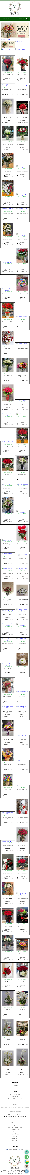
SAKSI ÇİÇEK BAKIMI (15, 1129)
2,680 (22, 270)
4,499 (7, 520)
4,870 (7, 1044)
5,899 (22, 701)
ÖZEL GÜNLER (15, 1134)
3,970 (7, 203)
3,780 (22, 175)
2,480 (7, 577)
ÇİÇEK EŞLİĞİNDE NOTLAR (15, 1127)
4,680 (22, 326)
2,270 (22, 423)
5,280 (7, 877)
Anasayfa (15, 1125)
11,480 (22, 958)
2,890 (7, 794)
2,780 (7, 423)
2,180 (22, 648)
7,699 (22, 1044)
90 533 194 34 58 (20, 1115)
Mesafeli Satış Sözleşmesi (15, 1098)
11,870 (7, 986)
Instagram (16, 1149)
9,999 (22, 877)
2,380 (7, 175)
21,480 (7, 79)
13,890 (22, 520)
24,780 (7, 451)
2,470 (22, 604)
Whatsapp (20, 1114)
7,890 (22, 1014)
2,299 (7, 701)
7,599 (22, 451)
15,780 (7, 94)
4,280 (22, 633)
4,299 (22, 492)
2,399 (7, 743)
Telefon (9, 1114)
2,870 (22, 203)
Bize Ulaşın (15, 1140)
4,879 (7, 958)
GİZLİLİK (15, 1136)
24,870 (22, 121)
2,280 (7, 218)
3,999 (22, 148)
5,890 (22, 743)
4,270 (7, 849)
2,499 (22, 353)
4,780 (7, 715)
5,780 (7, 353)
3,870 (8, 148)
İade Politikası (15, 1096)
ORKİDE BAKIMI (15, 1132)
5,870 (22, 79)
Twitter (22, 1149)
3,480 (7, 492)
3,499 (22, 479)
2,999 (7, 822)
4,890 (7, 1014)
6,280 (22, 94)
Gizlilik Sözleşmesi (15, 1094)
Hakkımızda (15, 1085)
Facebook (10, 1149)
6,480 (7, 326)
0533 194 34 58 (21, 19)
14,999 (7, 930)
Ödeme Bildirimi (15, 1138)
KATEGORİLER (5, 19)
